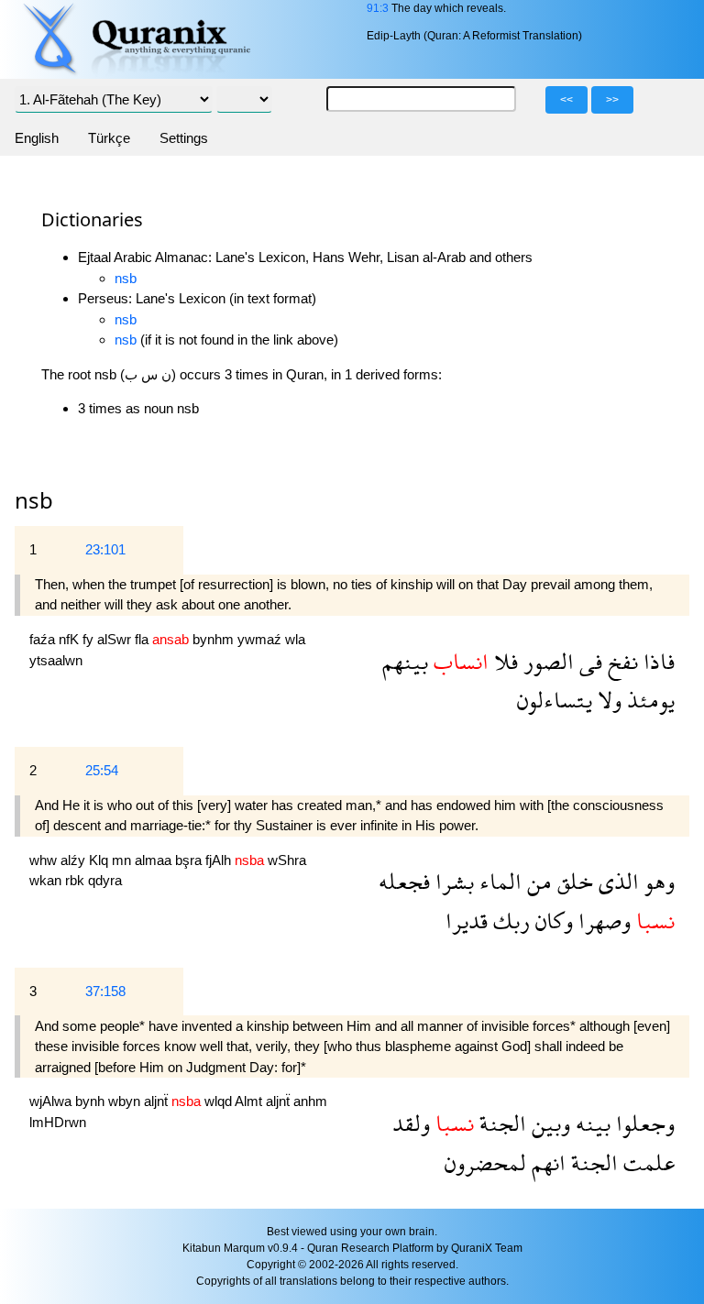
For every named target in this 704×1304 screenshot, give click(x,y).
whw (44, 860)
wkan (47, 880)
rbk (76, 880)
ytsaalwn (55, 660)
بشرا (452, 881)
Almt (250, 1101)
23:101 (105, 549)
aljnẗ (157, 1101)
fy (89, 639)
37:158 (105, 991)
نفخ (620, 661)
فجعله (404, 881)
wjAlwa (52, 1101)
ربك (509, 920)
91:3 (378, 8)
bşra (190, 860)
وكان (551, 920)
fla (143, 639)
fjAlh (220, 860)
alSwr (116, 639)
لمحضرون (485, 1162)
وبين (548, 1123)
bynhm (214, 639)
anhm (310, 1101)
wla (295, 639)
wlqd (219, 1101)
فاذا (656, 661)
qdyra (105, 880)
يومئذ (648, 700)
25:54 (101, 770)
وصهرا (602, 920)
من (537, 881)
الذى (616, 881)
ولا (607, 700)
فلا (503, 661)
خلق (572, 881)
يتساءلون (554, 700)
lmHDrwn (57, 1122)
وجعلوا (642, 1123)
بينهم (405, 661)
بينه (590, 1123)
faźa (44, 639)
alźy (74, 860)
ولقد (411, 1123)
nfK (70, 639)
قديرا (467, 920)
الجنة (500, 1123)
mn (123, 860)
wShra (287, 860)
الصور (546, 661)
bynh (91, 1101)
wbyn (126, 1101)
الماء (498, 881)
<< (566, 99)
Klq (100, 860)
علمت (646, 1162)
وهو (657, 881)
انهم (546, 1162)
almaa (155, 860)
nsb (126, 278)
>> (612, 99)
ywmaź (261, 639)
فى (588, 661)
